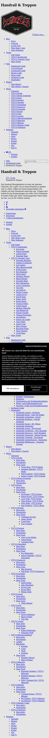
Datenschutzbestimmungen (36, 346)
